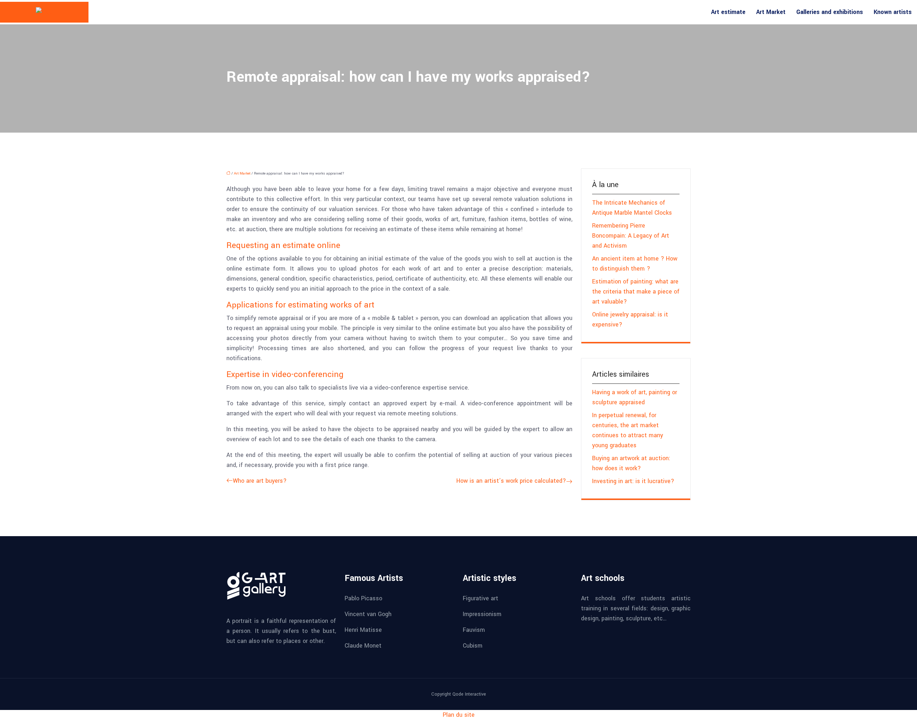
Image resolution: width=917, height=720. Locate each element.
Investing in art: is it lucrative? (633, 481)
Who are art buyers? (260, 481)
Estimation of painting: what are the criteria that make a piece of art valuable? (636, 291)
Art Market (771, 12)
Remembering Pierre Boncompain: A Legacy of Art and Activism (630, 235)
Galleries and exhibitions (829, 12)
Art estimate (728, 12)
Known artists (893, 12)
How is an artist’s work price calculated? (511, 481)
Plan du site (459, 715)
